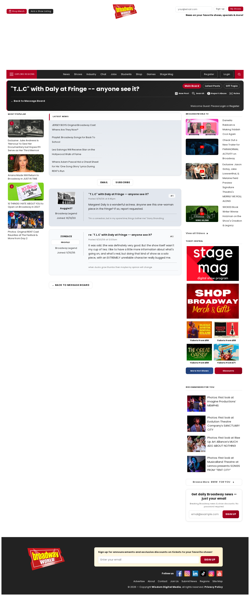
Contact (162, 581)
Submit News (189, 581)
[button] (239, 74)
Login (227, 74)
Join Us (174, 581)
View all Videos (195, 233)
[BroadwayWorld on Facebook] (179, 573)
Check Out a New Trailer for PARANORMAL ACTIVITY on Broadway (231, 149)
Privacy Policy (213, 587)
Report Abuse (219, 93)
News (66, 74)
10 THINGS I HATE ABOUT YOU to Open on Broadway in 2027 (26, 197)
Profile (65, 242)
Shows (78, 74)
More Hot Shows (199, 370)
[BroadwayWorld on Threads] (211, 573)
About (151, 581)
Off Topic (232, 85)
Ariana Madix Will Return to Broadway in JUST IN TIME (23, 168)
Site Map (217, 581)
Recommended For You (200, 387)
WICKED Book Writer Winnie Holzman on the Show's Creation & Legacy (232, 216)
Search (200, 93)
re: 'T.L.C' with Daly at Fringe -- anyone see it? (120, 235)
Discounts (228, 370)
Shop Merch (18, 11)
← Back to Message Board (28, 101)
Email (104, 182)
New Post (184, 93)
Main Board (192, 85)
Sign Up (209, 559)
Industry (91, 74)
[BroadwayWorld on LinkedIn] (195, 573)
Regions (205, 581)
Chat (103, 74)
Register (209, 74)
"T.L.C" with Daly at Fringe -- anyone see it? (118, 194)
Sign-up (220, 8)
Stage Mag (166, 74)
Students (126, 74)
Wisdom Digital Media (166, 587)
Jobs (114, 74)
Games (151, 74)
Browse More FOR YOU (211, 482)
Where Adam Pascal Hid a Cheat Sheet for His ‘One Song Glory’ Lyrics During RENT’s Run (75, 166)
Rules (237, 93)
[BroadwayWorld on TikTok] (203, 573)
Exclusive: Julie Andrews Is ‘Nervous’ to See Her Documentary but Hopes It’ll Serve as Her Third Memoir (24, 137)
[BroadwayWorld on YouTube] (219, 573)
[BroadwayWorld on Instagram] (187, 573)
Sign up (230, 514)
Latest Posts (212, 85)
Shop (139, 74)
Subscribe (122, 182)
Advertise (139, 581)
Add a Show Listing (41, 11)
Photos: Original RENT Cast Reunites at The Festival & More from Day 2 (23, 226)
